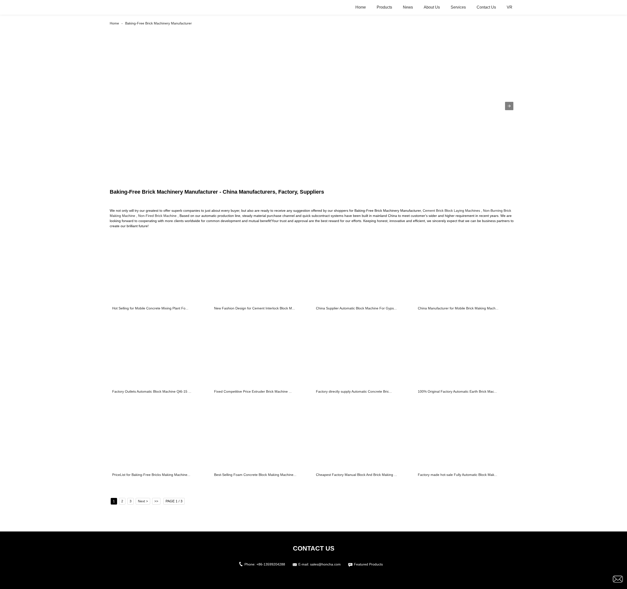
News (408, 7)
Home (360, 7)
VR (509, 7)
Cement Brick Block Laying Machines (451, 210)
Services (458, 7)
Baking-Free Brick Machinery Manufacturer (158, 23)
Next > (143, 501)
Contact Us (486, 7)
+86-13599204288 (270, 564)
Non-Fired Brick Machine (157, 216)
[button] (509, 106)
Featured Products (368, 564)
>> (156, 501)
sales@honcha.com (325, 564)
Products (384, 7)
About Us (432, 7)
